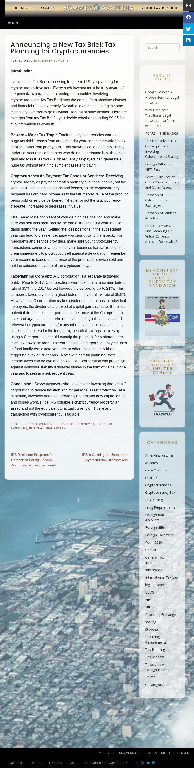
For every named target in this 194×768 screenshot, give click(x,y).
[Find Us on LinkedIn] (153, 763)
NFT (148, 599)
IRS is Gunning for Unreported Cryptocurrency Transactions (105, 457)
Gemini (150, 549)
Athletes (151, 463)
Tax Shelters (154, 657)
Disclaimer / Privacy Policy (105, 763)
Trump (150, 677)
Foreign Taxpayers (159, 535)
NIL (148, 607)
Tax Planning (155, 649)
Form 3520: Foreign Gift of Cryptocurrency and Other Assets (162, 182)
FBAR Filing (154, 500)
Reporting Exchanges (161, 614)
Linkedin (55, 763)
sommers (61, 60)
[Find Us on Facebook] (142, 763)
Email (73, 763)
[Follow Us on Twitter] (148, 763)
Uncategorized (156, 684)
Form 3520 (153, 542)
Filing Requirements (160, 507)
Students (152, 629)
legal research (156, 584)
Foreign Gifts (155, 527)
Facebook (16, 763)
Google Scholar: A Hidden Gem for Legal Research (162, 97)
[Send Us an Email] (136, 763)
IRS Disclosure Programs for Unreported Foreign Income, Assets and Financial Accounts (34, 460)
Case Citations (156, 470)
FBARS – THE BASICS (161, 133)
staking (150, 622)
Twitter (37, 763)
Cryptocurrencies (43, 424)
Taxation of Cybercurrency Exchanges (156, 200)
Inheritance (153, 570)
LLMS (149, 592)
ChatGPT (152, 477)
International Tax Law (47, 428)
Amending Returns (159, 455)
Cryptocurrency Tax (79, 424)
